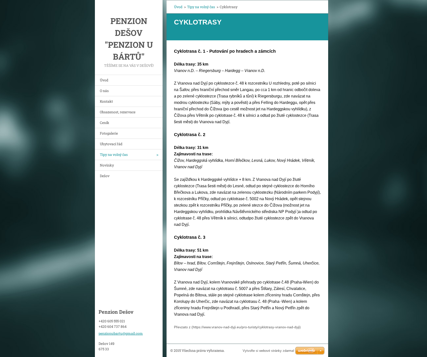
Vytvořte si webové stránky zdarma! (268, 351)
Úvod (104, 80)
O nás (104, 90)
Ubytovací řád (111, 144)
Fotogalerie (109, 133)
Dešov (104, 175)
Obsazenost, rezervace (117, 112)
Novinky (107, 165)
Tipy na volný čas (114, 154)
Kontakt (106, 101)
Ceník (104, 122)
